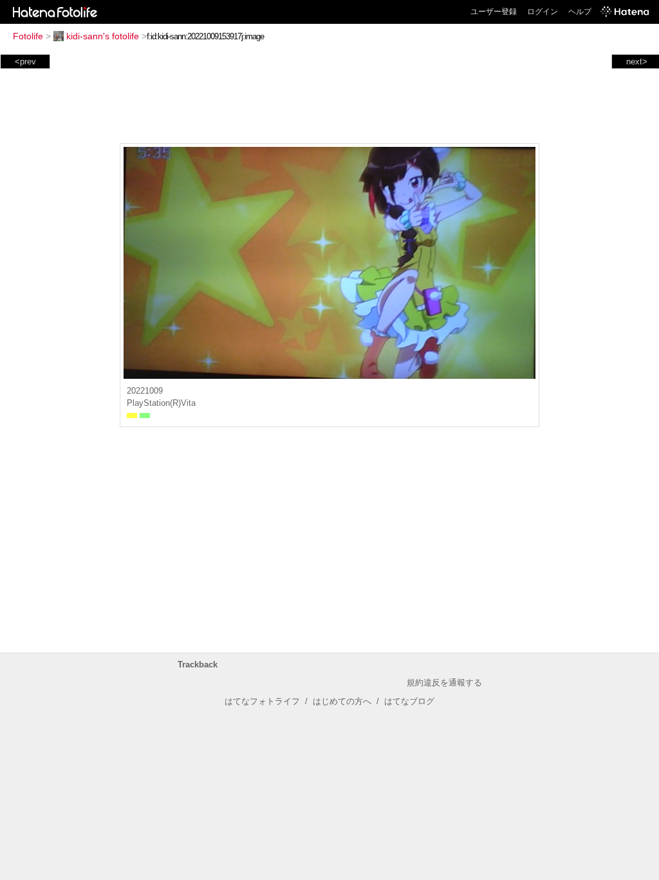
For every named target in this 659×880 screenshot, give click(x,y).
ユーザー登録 (493, 11)
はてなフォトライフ (262, 701)
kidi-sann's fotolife (102, 36)
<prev (25, 61)
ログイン (542, 11)
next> (636, 61)
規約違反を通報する (444, 682)
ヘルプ (579, 11)
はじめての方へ (342, 701)
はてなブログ (409, 701)
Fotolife (28, 36)
